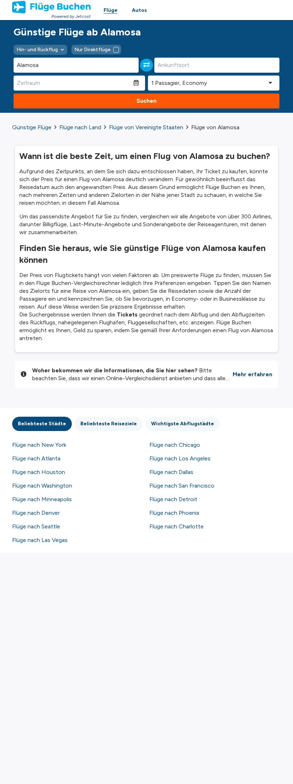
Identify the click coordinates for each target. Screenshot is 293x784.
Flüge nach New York (39, 444)
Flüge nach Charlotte (176, 526)
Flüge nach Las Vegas (40, 540)
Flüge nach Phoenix (174, 512)
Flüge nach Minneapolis (42, 499)
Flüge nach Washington (42, 485)
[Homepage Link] (51, 7)
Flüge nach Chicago (174, 444)
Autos (139, 10)
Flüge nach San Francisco (181, 485)
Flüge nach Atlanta (36, 458)
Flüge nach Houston (38, 472)
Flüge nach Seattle (36, 526)
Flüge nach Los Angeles (179, 458)
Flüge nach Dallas (171, 472)
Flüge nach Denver (36, 512)
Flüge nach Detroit (173, 499)
